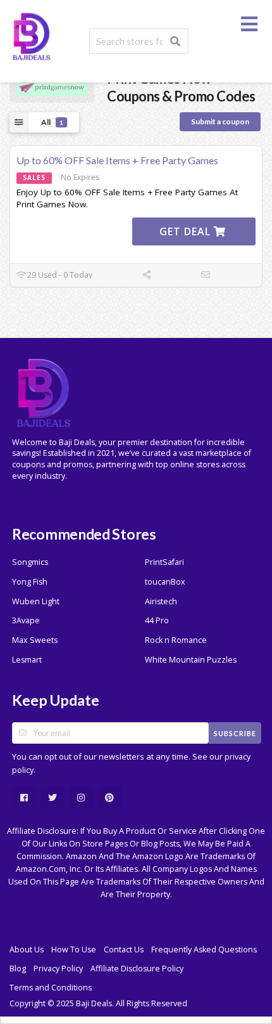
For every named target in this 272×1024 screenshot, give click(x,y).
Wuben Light (35, 601)
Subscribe (235, 733)
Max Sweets (35, 640)
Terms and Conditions (50, 987)
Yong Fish (29, 581)
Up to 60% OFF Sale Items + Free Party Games (117, 160)
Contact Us (124, 949)
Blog (17, 968)
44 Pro (157, 620)
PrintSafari (164, 562)
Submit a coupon (220, 121)
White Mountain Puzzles (191, 659)
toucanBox (165, 581)
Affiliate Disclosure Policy (136, 968)
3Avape (26, 620)
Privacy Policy (58, 968)
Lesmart (27, 659)
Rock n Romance (176, 640)
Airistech (161, 601)
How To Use (73, 949)
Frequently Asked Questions (204, 949)
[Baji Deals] (31, 35)
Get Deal (186, 231)
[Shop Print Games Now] (51, 87)
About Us (26, 949)
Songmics (30, 562)
